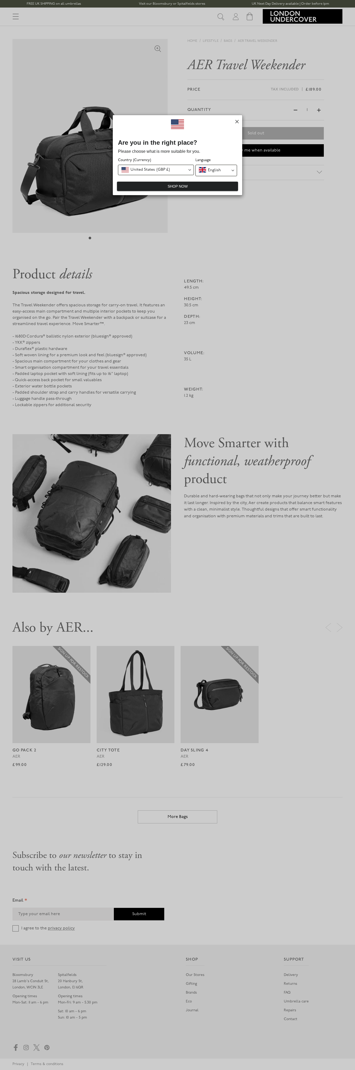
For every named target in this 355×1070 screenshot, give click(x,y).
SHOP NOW (178, 186)
